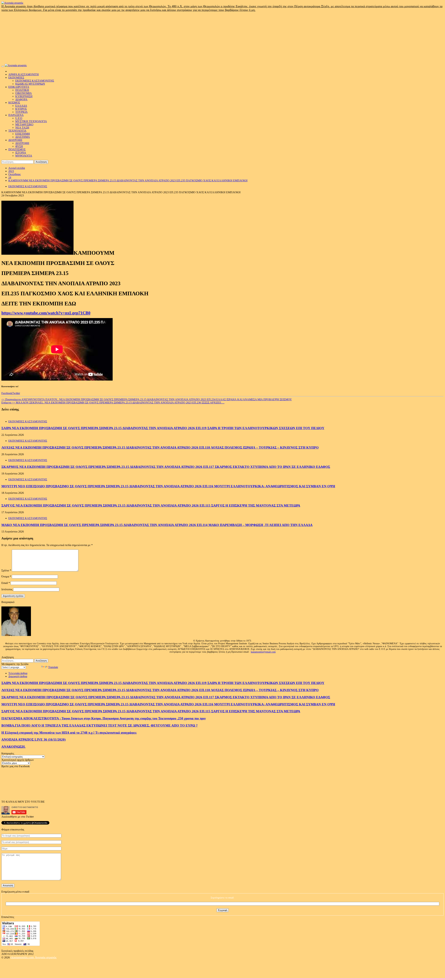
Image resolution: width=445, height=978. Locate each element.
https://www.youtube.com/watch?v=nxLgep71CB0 (45, 313)
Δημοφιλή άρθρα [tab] (17, 676)
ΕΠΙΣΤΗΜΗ (22, 133)
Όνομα (6, 576)
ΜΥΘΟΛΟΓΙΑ (23, 155)
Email (5, 582)
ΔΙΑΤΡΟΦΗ (15, 140)
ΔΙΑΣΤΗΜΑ (22, 136)
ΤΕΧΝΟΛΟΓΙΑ (17, 130)
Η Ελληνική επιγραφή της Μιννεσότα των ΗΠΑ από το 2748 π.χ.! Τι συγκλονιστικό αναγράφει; (69, 732)
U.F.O (18, 118)
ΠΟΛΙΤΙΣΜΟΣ (17, 149)
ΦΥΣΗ (19, 146)
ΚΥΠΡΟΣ (21, 108)
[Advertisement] (222, 38)
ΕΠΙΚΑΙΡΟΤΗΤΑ (18, 86)
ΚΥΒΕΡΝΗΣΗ (24, 96)
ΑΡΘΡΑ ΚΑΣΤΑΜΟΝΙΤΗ (23, 74)
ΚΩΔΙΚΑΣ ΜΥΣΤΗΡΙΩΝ (30, 83)
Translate (53, 667)
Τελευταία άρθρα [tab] (17, 673)
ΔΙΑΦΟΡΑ (21, 99)
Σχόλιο (6, 570)
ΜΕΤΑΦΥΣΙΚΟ (24, 124)
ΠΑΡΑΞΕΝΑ (16, 115)
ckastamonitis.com (22, 957)
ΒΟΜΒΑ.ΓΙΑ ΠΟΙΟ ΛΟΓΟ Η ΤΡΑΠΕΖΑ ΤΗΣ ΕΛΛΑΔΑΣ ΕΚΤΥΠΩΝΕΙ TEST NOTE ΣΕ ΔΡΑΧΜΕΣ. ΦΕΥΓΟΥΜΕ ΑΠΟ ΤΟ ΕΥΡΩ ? (99, 725)
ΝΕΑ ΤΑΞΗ (22, 127)
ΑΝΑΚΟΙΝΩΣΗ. (13, 746)
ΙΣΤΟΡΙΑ (20, 152)
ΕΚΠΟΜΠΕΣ (16, 77)
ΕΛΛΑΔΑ (21, 105)
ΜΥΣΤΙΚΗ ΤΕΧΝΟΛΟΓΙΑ (31, 121)
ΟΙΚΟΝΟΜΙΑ (23, 93)
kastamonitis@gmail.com (263, 652)
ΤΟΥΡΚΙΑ (21, 111)
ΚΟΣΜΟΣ (14, 102)
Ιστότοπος (7, 589)
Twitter (16, 393)
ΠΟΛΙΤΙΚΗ (22, 90)
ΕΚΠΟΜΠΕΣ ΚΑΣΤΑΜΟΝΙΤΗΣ (34, 80)
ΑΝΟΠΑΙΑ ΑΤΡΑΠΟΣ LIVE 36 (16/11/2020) (33, 739)
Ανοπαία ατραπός (45, 957)
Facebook (6, 393)
